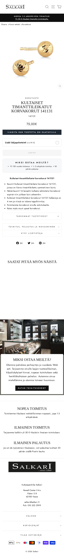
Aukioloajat (31, 525)
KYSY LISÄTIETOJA (32, 233)
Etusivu (4, 24)
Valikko (31, 516)
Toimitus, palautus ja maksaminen (32, 226)
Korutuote (32, 98)
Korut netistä (15, 24)
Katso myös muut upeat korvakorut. (23, 208)
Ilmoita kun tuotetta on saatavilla (32, 132)
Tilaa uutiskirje (31, 535)
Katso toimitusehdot (32, 388)
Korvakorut (26, 24)
